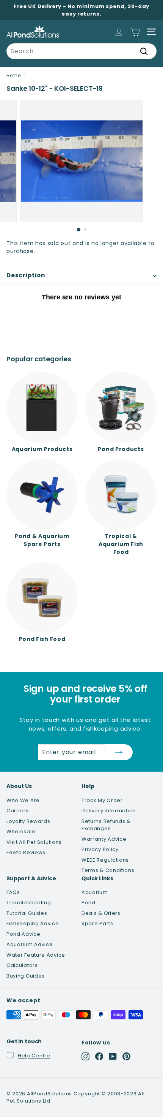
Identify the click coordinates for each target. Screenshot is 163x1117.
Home (13, 76)
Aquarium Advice (29, 944)
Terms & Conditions (108, 870)
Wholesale (20, 831)
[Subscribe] (119, 752)
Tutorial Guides (26, 913)
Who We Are (23, 800)
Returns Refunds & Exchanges (106, 825)
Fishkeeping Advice (32, 923)
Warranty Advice (104, 839)
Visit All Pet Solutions (34, 842)
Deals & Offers (101, 913)
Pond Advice (23, 934)
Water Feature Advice (35, 955)
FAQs (13, 892)
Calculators (22, 965)
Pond (89, 902)
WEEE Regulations (105, 860)
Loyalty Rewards (28, 821)
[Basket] (135, 31)
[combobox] (81, 51)
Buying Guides (25, 975)
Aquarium (95, 892)
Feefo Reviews (25, 852)
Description (25, 275)
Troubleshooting (28, 902)
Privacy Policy (100, 849)
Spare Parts (97, 923)
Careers (17, 810)
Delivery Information (109, 810)
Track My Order (102, 800)
